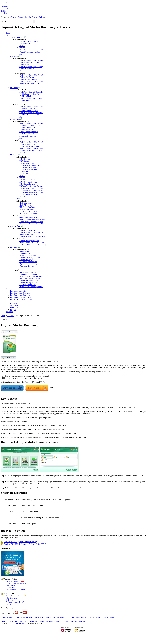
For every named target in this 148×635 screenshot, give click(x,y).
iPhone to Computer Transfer (30, 125)
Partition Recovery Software (29, 258)
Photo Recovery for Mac (28, 274)
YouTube (4, 13)
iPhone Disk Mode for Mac (29, 146)
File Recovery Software (28, 262)
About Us (33, 621)
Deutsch (35, 17)
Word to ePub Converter (28, 213)
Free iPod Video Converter (20, 295)
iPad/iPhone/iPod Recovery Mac (31, 81)
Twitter (3, 11)
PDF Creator (24, 161)
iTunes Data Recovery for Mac (30, 276)
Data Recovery (24, 251)
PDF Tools (14, 155)
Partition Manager (25, 260)
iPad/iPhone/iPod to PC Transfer (31, 60)
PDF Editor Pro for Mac (28, 194)
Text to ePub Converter (27, 209)
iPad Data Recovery (26, 69)
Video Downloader (26, 44)
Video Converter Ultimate (28, 41)
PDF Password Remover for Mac (31, 190)
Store (7, 301)
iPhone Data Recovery (27, 136)
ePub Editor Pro (25, 205)
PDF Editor (23, 174)
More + (22, 46)
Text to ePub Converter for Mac (31, 222)
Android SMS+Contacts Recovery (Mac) (34, 245)
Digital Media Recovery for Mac (31, 287)
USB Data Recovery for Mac (30, 278)
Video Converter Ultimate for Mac (32, 50)
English (14, 17)
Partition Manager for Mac (29, 283)
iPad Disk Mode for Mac (28, 79)
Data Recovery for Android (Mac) (31, 243)
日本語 (28, 17)
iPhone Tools (15, 119)
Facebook (4, 9)
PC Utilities (14, 247)
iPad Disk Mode (25, 65)
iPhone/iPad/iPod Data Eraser (30, 128)
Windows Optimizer (13, 581)
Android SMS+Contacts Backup (31, 232)
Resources (9, 312)
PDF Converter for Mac (28, 182)
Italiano (42, 17)
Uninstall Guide (67, 621)
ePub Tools (14, 199)
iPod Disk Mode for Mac (28, 111)
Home (8, 33)
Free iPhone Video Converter (21, 297)
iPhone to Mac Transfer (28, 144)
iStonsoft (4, 3)
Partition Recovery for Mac (29, 280)
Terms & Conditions (14, 621)
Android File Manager (27, 230)
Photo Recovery (25, 253)
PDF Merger (24, 171)
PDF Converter (25, 159)
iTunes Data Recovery (27, 255)
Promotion (5, 7)
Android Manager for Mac (29, 241)
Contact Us (49, 621)
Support (13, 310)
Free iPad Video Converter (20, 293)
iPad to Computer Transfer (29, 63)
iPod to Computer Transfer (29, 94)
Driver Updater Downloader (16, 583)
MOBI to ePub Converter (28, 211)
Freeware (9, 289)
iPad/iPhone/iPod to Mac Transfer (31, 75)
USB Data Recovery (27, 266)
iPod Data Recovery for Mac (29, 115)
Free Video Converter (18, 291)
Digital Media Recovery (28, 264)
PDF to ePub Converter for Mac (31, 186)
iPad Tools (14, 56)
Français (21, 17)
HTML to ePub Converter (28, 207)
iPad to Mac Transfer (27, 77)
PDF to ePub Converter (28, 167)
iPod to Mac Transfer (27, 109)
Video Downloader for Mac (29, 52)
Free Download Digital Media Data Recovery (20, 542)
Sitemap (82, 621)
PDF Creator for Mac (27, 184)
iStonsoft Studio (20, 623)
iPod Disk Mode (25, 96)
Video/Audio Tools (17, 37)
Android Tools (15, 226)
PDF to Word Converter (28, 163)
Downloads (14, 303)
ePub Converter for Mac (28, 218)
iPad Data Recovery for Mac (29, 83)
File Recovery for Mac (27, 285)
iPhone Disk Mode (26, 130)
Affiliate (57, 621)
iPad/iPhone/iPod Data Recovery (31, 67)
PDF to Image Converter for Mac (31, 192)
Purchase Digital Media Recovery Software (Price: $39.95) (25, 544)
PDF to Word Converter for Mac (31, 188)
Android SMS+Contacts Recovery (32, 237)
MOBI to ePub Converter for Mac (31, 224)
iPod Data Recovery (26, 100)
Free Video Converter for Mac (21, 299)
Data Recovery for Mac (28, 272)
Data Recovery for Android (29, 234)
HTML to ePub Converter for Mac (32, 220)
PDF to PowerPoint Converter (30, 165)
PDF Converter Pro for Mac (29, 180)
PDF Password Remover (28, 169)
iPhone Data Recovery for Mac (30, 150)
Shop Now (14, 305)
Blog (76, 621)
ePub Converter (25, 203)
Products (9, 35)
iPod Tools (14, 88)
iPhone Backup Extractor (28, 132)
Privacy (25, 621)
